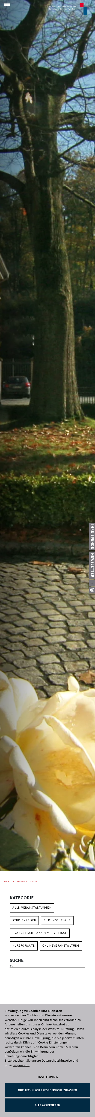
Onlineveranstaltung (61, 945)
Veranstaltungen (27, 882)
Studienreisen (24, 920)
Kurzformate (23, 945)
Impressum (21, 1065)
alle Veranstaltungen (31, 907)
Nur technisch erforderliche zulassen (47, 1090)
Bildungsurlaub (57, 920)
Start (7, 882)
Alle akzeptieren (47, 1105)
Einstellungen (47, 1077)
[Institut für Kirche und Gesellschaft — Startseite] (68, 8)
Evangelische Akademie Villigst (39, 933)
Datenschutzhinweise (57, 1061)
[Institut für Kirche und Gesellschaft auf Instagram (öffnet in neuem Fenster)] (92, 590)
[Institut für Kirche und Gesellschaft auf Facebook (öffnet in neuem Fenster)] (92, 583)
